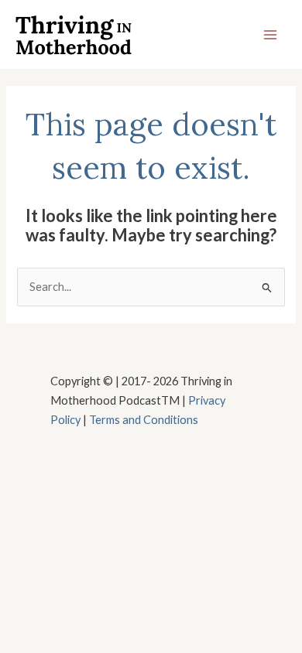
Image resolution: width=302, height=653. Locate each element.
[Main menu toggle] (270, 35)
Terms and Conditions (143, 419)
